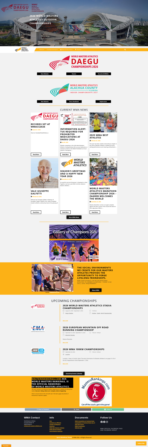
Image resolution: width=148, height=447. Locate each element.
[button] (11, 23)
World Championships (106, 313)
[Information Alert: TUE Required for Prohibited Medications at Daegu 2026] (74, 119)
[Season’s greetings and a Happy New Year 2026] (74, 163)
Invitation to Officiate (55, 423)
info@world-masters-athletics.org (33, 426)
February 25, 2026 (95, 140)
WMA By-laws (78, 428)
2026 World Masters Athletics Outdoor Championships (44, 19)
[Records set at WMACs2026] (44, 117)
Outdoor (94, 313)
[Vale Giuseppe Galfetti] (44, 173)
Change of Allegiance (55, 424)
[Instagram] (107, 422)
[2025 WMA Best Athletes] (103, 122)
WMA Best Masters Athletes (56, 428)
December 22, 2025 (67, 179)
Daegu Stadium (69, 313)
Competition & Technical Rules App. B (85, 423)
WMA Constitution (80, 426)
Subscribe (141, 443)
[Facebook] (101, 422)
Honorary (52, 426)
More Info (65, 320)
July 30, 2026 (65, 142)
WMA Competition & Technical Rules (84, 421)
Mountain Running (70, 335)
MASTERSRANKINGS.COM (46, 378)
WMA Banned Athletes (55, 429)
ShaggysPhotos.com (54, 292)
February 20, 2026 (37, 196)
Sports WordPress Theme (64, 437)
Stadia (98, 313)
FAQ (50, 421)
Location (67, 354)
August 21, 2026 (36, 129)
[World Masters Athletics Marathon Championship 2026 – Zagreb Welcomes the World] (103, 171)
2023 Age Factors (79, 424)
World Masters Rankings (55, 431)
